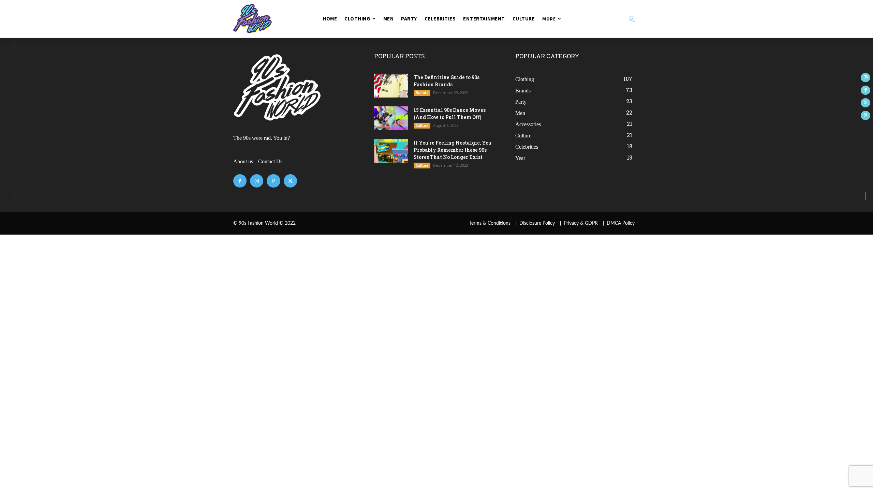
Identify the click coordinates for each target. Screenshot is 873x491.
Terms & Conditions (490, 223)
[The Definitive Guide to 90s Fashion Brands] (391, 86)
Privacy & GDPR (581, 223)
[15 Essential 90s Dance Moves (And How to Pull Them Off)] (391, 118)
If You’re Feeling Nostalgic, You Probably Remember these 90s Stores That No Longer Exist (452, 149)
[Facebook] (240, 181)
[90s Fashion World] (269, 19)
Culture (422, 125)
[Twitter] (290, 181)
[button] (604, 19)
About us (243, 161)
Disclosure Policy (537, 223)
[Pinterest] (273, 181)
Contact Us (270, 161)
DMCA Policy (621, 223)
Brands (422, 92)
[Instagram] (256, 181)
